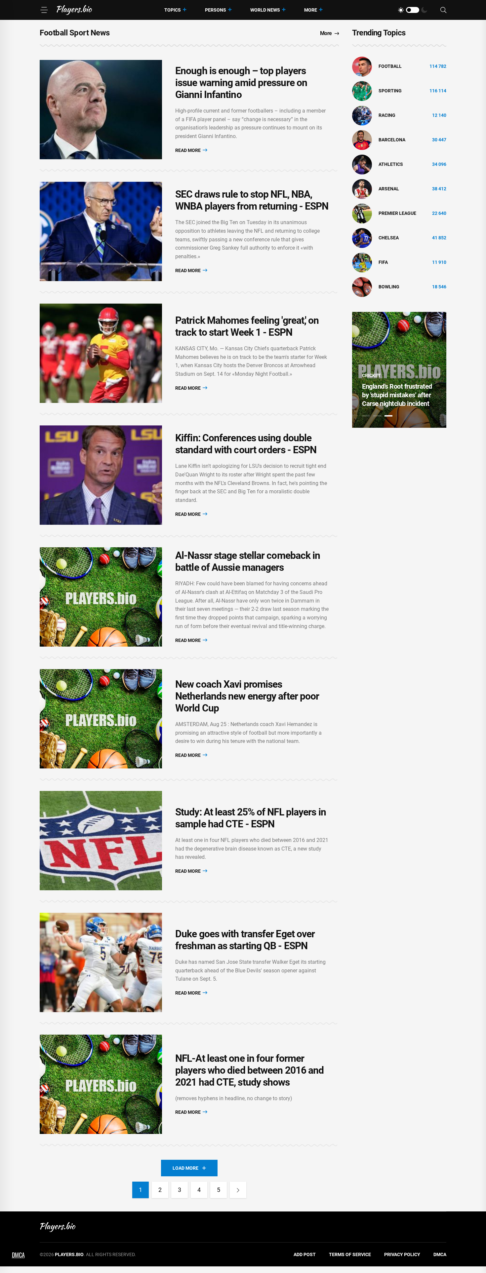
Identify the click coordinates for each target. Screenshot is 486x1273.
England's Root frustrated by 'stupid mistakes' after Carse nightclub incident (397, 395)
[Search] (443, 10)
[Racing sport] (362, 115)
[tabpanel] (399, 370)
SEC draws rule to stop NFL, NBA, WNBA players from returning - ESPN (251, 200)
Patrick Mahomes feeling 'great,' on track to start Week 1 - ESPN (247, 326)
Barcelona (392, 139)
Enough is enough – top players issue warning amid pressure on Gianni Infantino (241, 82)
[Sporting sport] (362, 90)
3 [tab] (388, 415)
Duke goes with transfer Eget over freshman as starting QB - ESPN (245, 940)
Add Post (305, 1254)
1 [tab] (366, 415)
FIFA (383, 262)
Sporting (390, 90)
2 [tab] (377, 415)
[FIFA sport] (362, 262)
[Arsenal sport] (362, 188)
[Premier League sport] (362, 213)
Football (390, 66)
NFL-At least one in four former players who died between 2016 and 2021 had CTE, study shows (249, 1070)
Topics (172, 10)
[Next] (238, 1190)
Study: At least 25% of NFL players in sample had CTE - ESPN (250, 818)
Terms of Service (350, 1254)
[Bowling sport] (362, 286)
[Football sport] (362, 66)
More (310, 10)
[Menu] (44, 10)
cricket (371, 375)
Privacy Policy (402, 1254)
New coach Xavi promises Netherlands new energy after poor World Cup (247, 696)
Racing (387, 115)
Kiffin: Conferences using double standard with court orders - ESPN (245, 444)
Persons (215, 10)
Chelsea (389, 237)
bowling (389, 286)
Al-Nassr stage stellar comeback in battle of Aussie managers (247, 561)
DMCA (439, 1254)
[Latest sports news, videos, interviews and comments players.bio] (74, 10)
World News (265, 10)
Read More (188, 150)
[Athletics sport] (362, 164)
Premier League (397, 213)
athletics (391, 164)
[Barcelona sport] (362, 139)
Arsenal (389, 188)
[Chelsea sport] (362, 237)
